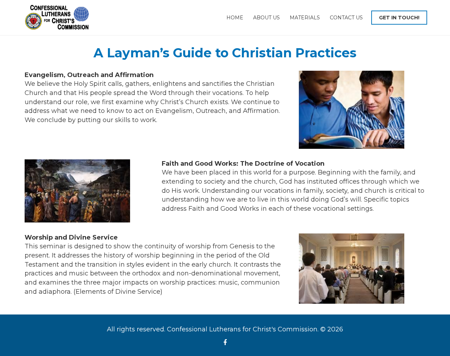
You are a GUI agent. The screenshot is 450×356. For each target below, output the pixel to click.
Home (234, 17)
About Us (266, 17)
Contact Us (346, 17)
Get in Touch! (399, 17)
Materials (305, 17)
